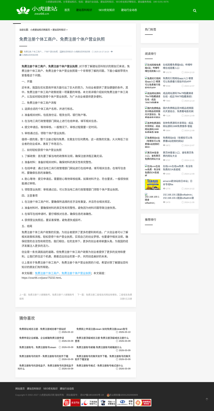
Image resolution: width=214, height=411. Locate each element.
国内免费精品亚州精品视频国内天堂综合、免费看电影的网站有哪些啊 (178, 111)
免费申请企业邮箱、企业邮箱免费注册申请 (41, 338)
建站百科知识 (84, 10)
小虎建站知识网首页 (40, 29)
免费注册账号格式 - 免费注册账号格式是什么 (99, 365)
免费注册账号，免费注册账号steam (37, 347)
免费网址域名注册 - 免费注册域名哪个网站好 (42, 329)
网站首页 (20, 388)
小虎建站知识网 (38, 14)
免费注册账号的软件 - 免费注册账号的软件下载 (43, 356)
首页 (67, 10)
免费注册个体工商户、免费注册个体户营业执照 (63, 273)
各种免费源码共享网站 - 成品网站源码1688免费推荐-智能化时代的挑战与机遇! (178, 126)
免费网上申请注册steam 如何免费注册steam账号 (102, 329)
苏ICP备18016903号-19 (92, 395)
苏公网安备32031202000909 (123, 395)
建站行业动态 (129, 10)
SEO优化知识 (107, 10)
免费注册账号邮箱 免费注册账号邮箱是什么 (99, 347)
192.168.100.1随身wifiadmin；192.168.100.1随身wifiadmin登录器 (178, 198)
